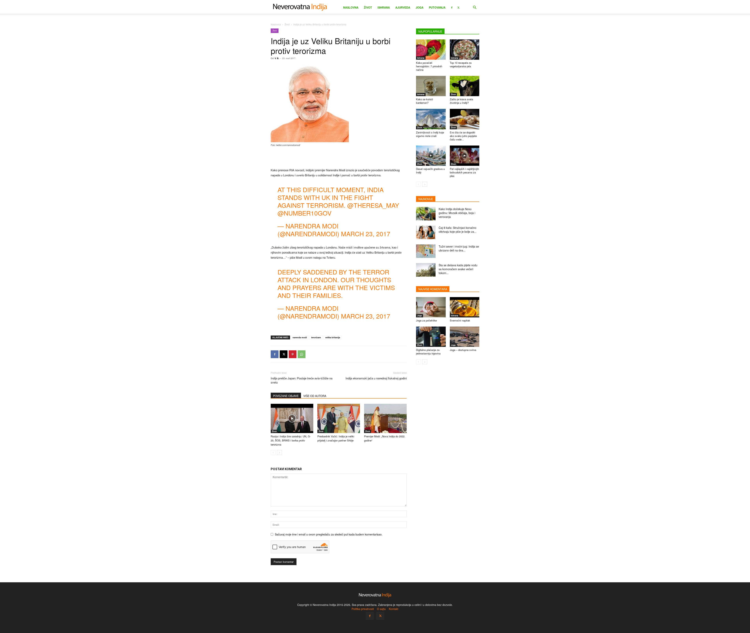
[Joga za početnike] (431, 307)
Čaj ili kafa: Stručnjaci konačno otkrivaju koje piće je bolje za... (457, 229)
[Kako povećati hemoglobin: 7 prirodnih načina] (431, 49)
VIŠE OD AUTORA (314, 396)
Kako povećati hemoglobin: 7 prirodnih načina (429, 66)
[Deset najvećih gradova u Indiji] (431, 156)
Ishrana (384, 7)
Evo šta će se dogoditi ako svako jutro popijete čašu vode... (463, 136)
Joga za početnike (426, 320)
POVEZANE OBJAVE (286, 396)
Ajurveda (402, 7)
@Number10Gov (304, 212)
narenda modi (300, 337)
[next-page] (279, 452)
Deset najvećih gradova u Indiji (430, 170)
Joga (419, 7)
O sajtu (381, 609)
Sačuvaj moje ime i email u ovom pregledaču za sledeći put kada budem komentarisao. (328, 534)
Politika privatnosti (363, 609)
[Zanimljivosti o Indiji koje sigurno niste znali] (431, 119)
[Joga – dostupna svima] (464, 337)
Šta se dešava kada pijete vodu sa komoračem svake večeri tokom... (458, 269)
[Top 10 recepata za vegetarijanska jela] (464, 49)
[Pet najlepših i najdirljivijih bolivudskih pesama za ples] (464, 156)
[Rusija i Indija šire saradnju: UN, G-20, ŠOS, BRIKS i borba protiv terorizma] (292, 418)
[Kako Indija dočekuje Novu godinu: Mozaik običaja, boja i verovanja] (426, 213)
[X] (458, 7)
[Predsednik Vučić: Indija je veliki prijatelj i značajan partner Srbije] (338, 418)
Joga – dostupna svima (463, 350)
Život (368, 7)
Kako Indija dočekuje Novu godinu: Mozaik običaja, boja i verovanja (457, 213)
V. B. (277, 58)
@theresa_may (373, 205)
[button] (474, 8)
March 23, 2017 (365, 233)
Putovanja (437, 7)
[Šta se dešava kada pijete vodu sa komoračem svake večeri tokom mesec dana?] (426, 270)
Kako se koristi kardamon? (424, 101)
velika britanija (332, 337)
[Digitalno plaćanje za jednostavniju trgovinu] (431, 337)
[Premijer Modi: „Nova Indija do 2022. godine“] (385, 418)
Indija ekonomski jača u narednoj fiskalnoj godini (376, 378)
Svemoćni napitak (460, 320)
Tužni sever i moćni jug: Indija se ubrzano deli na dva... (459, 248)
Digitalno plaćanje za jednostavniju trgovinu (428, 351)
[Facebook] (452, 7)
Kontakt (393, 609)
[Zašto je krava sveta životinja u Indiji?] (464, 86)
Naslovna (350, 7)
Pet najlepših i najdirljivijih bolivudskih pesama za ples (464, 172)
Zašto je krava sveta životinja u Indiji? (461, 101)
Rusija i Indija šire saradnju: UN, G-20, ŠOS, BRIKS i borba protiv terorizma (291, 440)
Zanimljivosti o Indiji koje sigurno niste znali (430, 134)
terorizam (316, 337)
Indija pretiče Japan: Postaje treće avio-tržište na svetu (301, 380)
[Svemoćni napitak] (464, 307)
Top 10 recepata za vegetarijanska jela (460, 64)
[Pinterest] (292, 354)
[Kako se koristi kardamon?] (431, 86)
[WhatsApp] (301, 354)
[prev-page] (273, 452)
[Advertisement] (338, 157)
